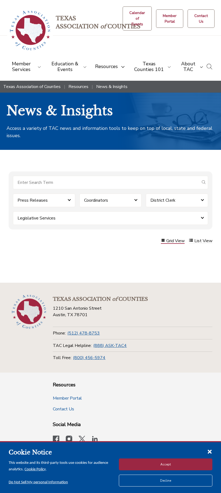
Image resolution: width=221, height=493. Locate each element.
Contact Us (63, 409)
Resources (78, 87)
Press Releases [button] (33, 200)
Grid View (175, 241)
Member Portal (67, 398)
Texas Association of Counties (32, 87)
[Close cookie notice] (209, 451)
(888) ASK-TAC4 (110, 346)
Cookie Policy (35, 469)
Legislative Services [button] (37, 218)
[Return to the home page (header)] (30, 30)
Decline (165, 480)
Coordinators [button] (96, 200)
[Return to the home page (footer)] (29, 312)
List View (203, 241)
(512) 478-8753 (83, 333)
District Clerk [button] (162, 200)
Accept (165, 464)
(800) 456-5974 (89, 358)
